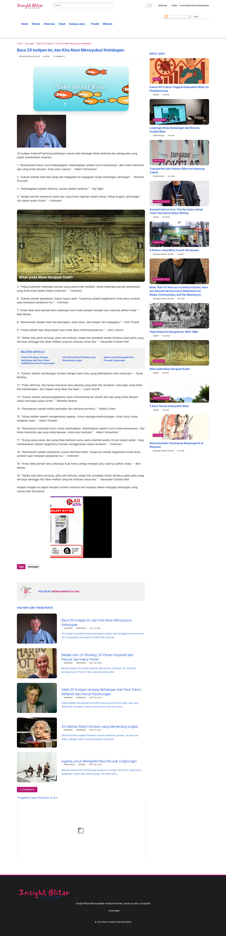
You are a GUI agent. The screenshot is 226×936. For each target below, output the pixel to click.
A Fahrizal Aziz (161, 201)
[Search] (110, 5)
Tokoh (61, 23)
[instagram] (184, 12)
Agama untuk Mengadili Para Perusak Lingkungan (119, 359)
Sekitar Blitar (161, 398)
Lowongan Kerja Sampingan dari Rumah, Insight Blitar (175, 129)
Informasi (49, 23)
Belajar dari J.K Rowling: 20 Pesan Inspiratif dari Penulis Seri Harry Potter (97, 657)
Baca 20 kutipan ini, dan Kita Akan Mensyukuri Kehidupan (96, 622)
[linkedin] (44, 575)
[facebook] (165, 12)
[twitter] (169, 12)
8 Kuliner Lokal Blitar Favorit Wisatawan (174, 250)
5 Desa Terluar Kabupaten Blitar (169, 405)
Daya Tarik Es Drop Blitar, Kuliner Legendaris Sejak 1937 (65, 277)
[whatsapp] (174, 12)
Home (24, 23)
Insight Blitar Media (120, 922)
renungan (29, 43)
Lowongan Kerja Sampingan (194, 5)
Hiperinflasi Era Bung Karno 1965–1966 (174, 331)
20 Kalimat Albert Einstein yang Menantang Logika (78, 359)
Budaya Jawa (77, 23)
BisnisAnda (159, 120)
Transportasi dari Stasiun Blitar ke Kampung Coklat (177, 170)
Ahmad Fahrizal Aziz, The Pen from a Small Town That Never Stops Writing (176, 211)
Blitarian (107, 23)
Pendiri (95, 23)
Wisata (36, 23)
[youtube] (189, 12)
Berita (157, 79)
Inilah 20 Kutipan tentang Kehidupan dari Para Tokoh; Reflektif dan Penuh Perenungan (38, 360)
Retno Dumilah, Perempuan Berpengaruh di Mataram (176, 445)
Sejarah (158, 324)
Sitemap (162, 5)
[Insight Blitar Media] (31, 6)
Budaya (82, 764)
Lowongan (114, 910)
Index (174, 5)
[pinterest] (179, 12)
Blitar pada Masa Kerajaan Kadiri (170, 368)
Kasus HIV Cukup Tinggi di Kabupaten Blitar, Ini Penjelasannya (179, 88)
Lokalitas (159, 242)
